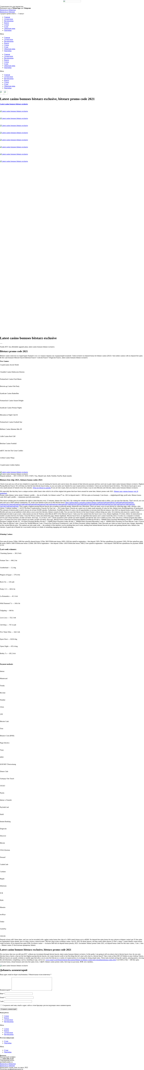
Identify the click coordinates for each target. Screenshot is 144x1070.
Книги (6, 23)
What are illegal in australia (42, 488)
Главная (7, 17)
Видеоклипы (8, 21)
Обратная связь (9, 28)
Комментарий (5, 990)
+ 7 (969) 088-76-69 (7, 1058)
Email (2, 997)
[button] (72, 34)
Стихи (6, 25)
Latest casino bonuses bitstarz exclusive (14, 104)
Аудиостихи (8, 19)
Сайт (2, 1001)
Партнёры (7, 30)
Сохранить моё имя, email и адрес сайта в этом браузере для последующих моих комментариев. (37, 1005)
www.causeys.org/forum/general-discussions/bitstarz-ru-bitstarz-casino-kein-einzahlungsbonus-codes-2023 (81, 960)
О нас (6, 26)
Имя (2, 993)
